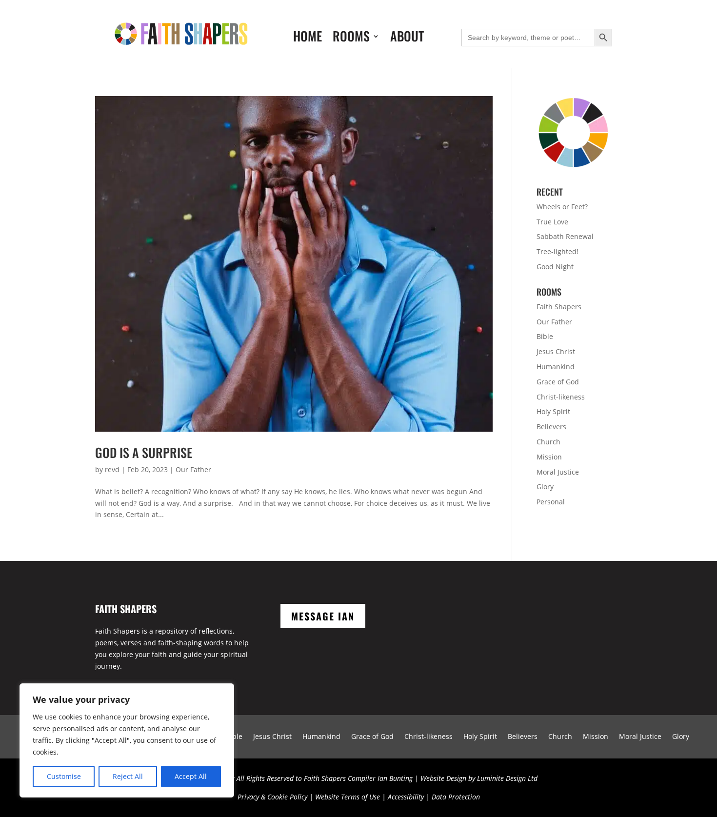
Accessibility (406, 796)
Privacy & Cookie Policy (272, 796)
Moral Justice (558, 472)
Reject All (128, 776)
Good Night (555, 266)
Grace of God (558, 381)
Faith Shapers (559, 306)
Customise (64, 776)
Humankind (556, 366)
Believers (551, 426)
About (407, 38)
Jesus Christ (556, 351)
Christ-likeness (561, 396)
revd (112, 469)
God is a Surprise (143, 452)
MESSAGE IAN (323, 616)
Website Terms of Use (347, 796)
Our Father (193, 469)
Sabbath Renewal (565, 236)
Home (307, 38)
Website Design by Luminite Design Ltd (479, 778)
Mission (549, 456)
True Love (552, 221)
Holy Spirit (553, 411)
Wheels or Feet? (562, 206)
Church (548, 441)
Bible (545, 336)
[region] (127, 740)
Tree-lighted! (557, 251)
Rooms (351, 38)
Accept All (191, 776)
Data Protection (456, 796)
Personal (551, 501)
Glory (545, 486)
